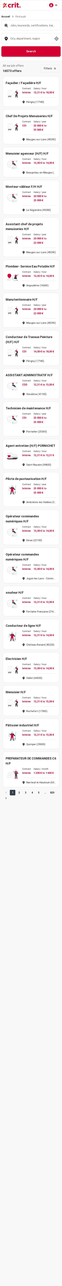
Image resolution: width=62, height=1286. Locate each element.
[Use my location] (56, 38)
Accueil (5, 16)
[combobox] (31, 40)
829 (52, 792)
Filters (48, 68)
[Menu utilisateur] (53, 5)
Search (31, 51)
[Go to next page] (6, 798)
